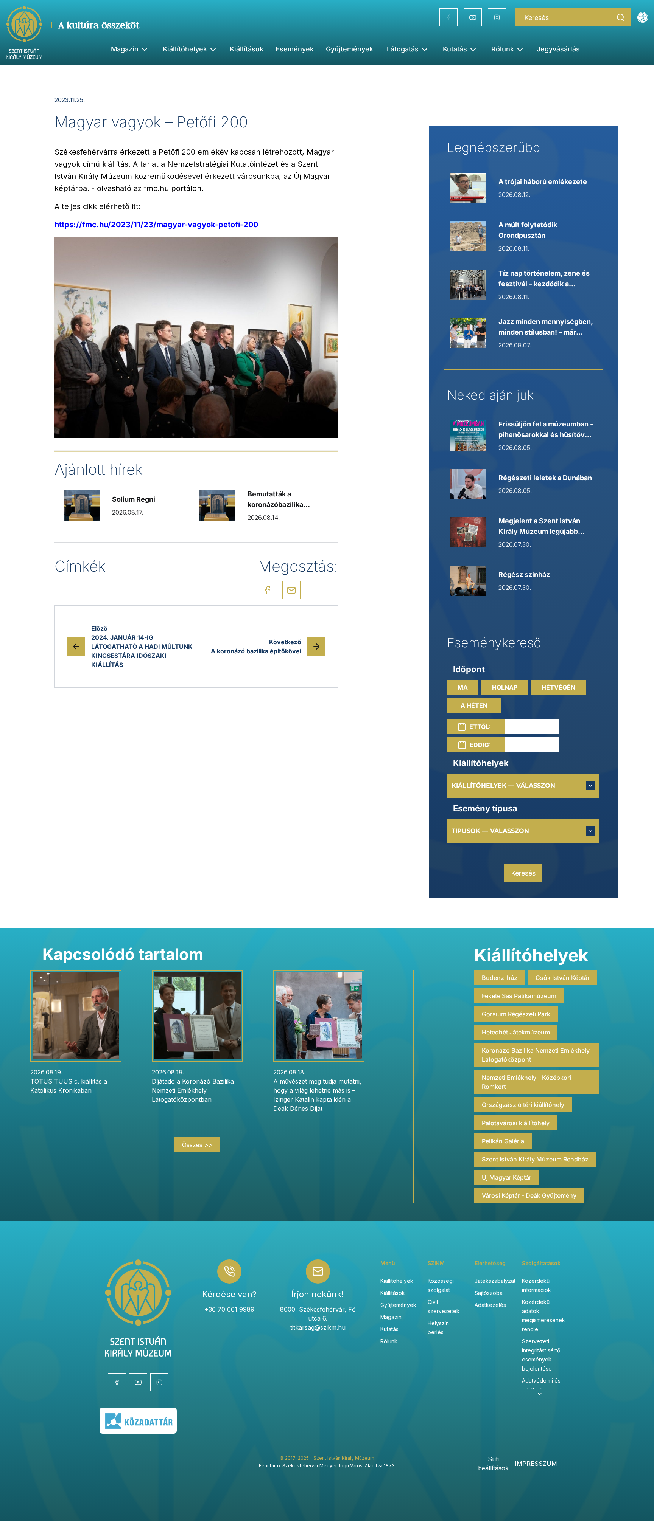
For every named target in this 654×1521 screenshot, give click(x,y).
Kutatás (389, 1329)
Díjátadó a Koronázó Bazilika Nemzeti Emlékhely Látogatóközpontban (193, 1090)
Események (295, 49)
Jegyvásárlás (558, 49)
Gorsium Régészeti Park (516, 1014)
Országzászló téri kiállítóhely (523, 1105)
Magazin (391, 1317)
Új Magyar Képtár (506, 1177)
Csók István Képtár (563, 977)
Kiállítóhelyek (185, 49)
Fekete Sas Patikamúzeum (519, 996)
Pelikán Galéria (503, 1141)
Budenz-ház (499, 977)
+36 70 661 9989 (229, 1309)
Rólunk (388, 1341)
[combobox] (523, 786)
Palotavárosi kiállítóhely (516, 1123)
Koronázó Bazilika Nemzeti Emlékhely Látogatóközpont (536, 1055)
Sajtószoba (489, 1293)
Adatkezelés (490, 1305)
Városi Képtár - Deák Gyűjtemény (529, 1195)
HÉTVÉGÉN (558, 687)
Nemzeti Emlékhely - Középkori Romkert (526, 1082)
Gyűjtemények (349, 49)
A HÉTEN (474, 705)
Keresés (523, 873)
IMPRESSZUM (536, 1463)
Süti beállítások (493, 1463)
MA (463, 687)
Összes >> (197, 1145)
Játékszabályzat (495, 1281)
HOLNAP (504, 687)
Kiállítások (246, 49)
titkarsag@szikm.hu (318, 1327)
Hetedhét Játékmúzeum (516, 1032)
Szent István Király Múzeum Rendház (535, 1159)
